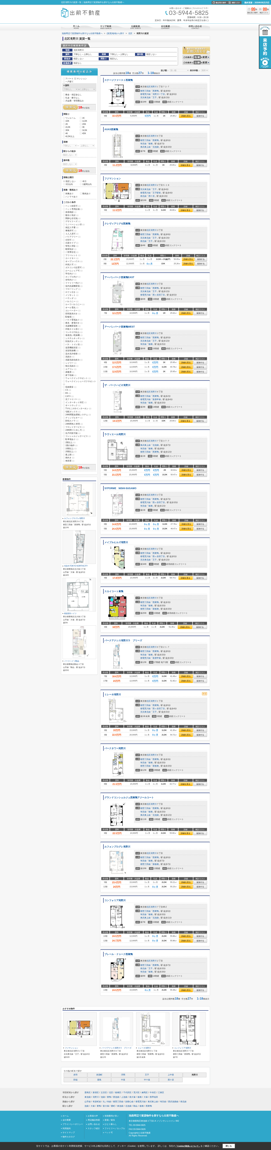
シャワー (70, 363)
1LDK (84, 121)
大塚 (146, 1097)
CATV (69, 396)
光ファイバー (72, 399)
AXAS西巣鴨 (111, 129)
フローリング (72, 289)
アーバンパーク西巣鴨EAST (119, 277)
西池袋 (116, 1097)
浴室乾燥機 (71, 350)
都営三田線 (145, 91)
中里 (123, 1080)
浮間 (123, 1075)
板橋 (151, 143)
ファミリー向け (73, 283)
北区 (148, 86)
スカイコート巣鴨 (113, 591)
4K (66, 133)
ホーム (66, 1116)
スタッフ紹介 (94, 1128)
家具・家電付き (73, 323)
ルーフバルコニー (74, 304)
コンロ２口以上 (73, 332)
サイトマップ (69, 1132)
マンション (82, 78)
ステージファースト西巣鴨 (118, 80)
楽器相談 (70, 212)
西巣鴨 (156, 91)
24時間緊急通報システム (78, 414)
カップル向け (72, 277)
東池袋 (88, 1097)
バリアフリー (72, 237)
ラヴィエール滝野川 (115, 434)
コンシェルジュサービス (77, 436)
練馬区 (145, 1092)
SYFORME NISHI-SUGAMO (120, 488)
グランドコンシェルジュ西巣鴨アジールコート (129, 797)
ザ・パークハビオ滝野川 (117, 385)
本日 (84, 181)
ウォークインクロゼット (77, 378)
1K (83, 118)
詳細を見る (186, 116)
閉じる (229, 1146)
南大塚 (132, 1097)
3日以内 (69, 184)
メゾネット (71, 295)
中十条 (147, 1080)
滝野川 (154, 86)
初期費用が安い (112, 1116)
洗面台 (69, 356)
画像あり (69, 193)
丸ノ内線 (107, 1101)
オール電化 (71, 307)
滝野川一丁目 (159, 94)
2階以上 (70, 442)
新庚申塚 (157, 399)
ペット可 (109, 1132)
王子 (155, 97)
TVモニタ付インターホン (78, 408)
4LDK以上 (69, 136)
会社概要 (67, 1120)
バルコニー (71, 301)
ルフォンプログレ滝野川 (117, 846)
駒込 (135, 1106)
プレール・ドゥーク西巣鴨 (118, 954)
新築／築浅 (110, 1120)
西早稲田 (154, 1097)
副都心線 (129, 1101)
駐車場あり (71, 439)
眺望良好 (70, 249)
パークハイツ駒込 (71, 661)
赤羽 (75, 1075)
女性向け (70, 280)
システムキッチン (74, 338)
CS (68, 390)
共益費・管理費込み (74, 101)
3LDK (84, 130)
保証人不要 (71, 227)
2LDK (67, 127)
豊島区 (88, 1092)
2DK (84, 124)
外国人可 (70, 264)
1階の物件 (71, 445)
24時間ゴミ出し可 (75, 430)
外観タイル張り (73, 329)
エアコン (70, 369)
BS (68, 393)
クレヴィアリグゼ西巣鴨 (117, 223)
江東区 (161, 1092)
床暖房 (69, 372)
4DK (84, 133)
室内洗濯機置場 (73, 286)
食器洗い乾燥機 (73, 335)
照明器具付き (72, 313)
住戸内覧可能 (72, 433)
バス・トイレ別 (73, 344)
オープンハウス (73, 261)
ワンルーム (70, 118)
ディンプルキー (73, 418)
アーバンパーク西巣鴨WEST (119, 326)
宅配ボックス (72, 411)
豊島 (99, 1080)
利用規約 (67, 1128)
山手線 (88, 1101)
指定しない (71, 181)
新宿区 (96, 1092)
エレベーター (72, 310)
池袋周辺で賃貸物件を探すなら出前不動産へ (154, 1115)
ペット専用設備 (73, 209)
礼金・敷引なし (72, 98)
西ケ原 (152, 196)
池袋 (103, 1097)
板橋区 (118, 1092)
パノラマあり (71, 196)
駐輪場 (69, 317)
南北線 (143, 196)
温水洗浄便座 (72, 354)
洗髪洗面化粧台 (73, 360)
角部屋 (69, 461)
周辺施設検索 (94, 1120)
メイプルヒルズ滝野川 (116, 542)
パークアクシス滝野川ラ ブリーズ (123, 640)
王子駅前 (157, 193)
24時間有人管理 (73, 424)
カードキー (71, 258)
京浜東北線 (145, 97)
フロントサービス (74, 427)
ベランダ (70, 298)
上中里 (171, 1075)
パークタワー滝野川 (115, 748)
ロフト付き (71, 292)
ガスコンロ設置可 (74, 267)
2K (66, 124)
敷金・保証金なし (73, 94)
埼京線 (143, 143)
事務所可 (70, 230)
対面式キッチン (73, 341)
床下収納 (70, 375)
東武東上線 (145, 147)
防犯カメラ (71, 421)
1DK (67, 121)
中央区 (153, 1092)
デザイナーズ (72, 221)
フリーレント (72, 255)
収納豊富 (70, 387)
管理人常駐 (71, 246)
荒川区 (136, 1092)
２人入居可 (71, 234)
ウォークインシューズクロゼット (79, 382)
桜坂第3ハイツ (70, 613)
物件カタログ (69, 1137)
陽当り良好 (71, 215)
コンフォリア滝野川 (115, 900)
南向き (69, 457)
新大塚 (106, 1106)
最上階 (69, 454)
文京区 (104, 1092)
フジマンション (112, 178)
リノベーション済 (74, 224)
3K (83, 127)
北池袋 (156, 147)
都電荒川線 (145, 94)
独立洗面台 (71, 366)
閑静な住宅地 (72, 218)
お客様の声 (93, 1116)
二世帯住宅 (71, 252)
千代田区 (127, 1092)
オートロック (72, 405)
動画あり (86, 193)
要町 (113, 1106)
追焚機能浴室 (72, 347)
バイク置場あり (73, 320)
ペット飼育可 (72, 206)
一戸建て (69, 81)
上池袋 (124, 1097)
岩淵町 (99, 1075)
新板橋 (156, 609)
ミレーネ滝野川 (112, 694)
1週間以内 (87, 184)
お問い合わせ (94, 1124)
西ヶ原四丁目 (159, 295)
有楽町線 (97, 1101)
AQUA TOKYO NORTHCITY (76, 566)
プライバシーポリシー (73, 1124)
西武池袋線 (173, 1101)
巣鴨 (109, 1097)
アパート (69, 78)
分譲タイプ (71, 243)
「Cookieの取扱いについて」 (187, 1146)
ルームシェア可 (73, 270)
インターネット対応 (75, 402)
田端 (75, 1080)
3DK (67, 130)
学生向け (70, 273)
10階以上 (70, 448)
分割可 (69, 240)
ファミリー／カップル (115, 1128)
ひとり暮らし (111, 1124)
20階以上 (70, 451)
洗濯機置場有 (72, 326)
